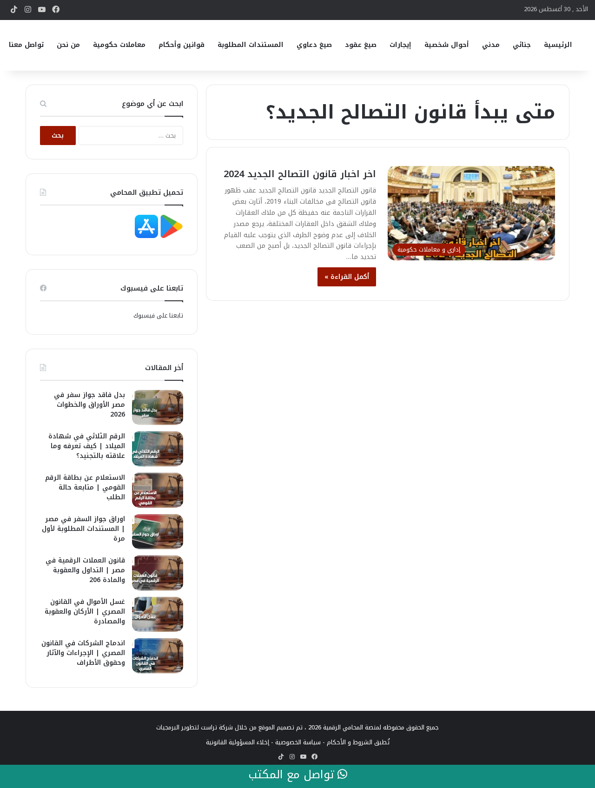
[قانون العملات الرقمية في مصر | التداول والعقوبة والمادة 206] (157, 573)
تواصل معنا (26, 45)
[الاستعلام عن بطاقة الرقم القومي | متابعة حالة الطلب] (157, 490)
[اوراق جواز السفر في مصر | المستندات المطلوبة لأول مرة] (157, 531)
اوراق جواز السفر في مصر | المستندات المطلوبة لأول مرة (83, 529)
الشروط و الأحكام (349, 742)
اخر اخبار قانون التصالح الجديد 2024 (300, 174)
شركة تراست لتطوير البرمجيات (194, 727)
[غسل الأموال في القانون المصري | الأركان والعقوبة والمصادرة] (157, 614)
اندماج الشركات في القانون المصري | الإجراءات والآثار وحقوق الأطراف (83, 653)
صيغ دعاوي (314, 45)
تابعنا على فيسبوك (158, 315)
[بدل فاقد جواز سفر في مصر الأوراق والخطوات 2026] (157, 407)
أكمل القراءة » (346, 277)
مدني (491, 45)
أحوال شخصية (446, 45)
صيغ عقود (361, 45)
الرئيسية (558, 45)
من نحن (68, 45)
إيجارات (400, 45)
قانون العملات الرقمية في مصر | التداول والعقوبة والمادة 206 (85, 570)
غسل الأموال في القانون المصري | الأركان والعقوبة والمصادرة (85, 612)
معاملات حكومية (119, 45)
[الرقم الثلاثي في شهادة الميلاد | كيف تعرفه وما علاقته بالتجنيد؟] (157, 448)
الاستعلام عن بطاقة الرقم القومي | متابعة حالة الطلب (85, 487)
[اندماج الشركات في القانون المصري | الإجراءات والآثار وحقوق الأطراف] (157, 655)
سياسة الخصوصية (298, 742)
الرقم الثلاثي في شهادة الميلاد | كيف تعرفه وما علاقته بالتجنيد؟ (86, 446)
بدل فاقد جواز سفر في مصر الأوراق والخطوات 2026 (89, 405)
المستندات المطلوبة (251, 45)
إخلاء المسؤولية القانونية (237, 742)
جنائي (522, 45)
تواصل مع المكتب (292, 775)
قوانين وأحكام (182, 45)
